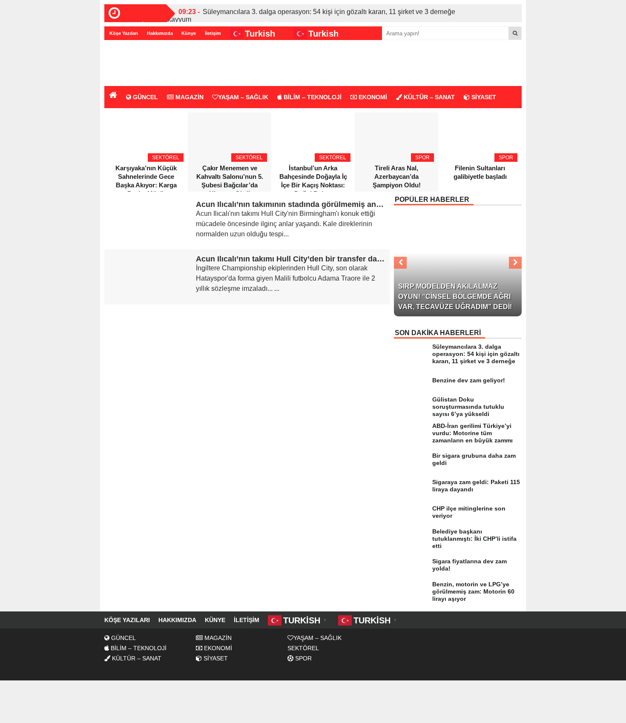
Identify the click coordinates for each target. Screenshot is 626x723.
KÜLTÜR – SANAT (428, 97)
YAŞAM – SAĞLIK (243, 97)
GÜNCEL (144, 97)
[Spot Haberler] (153, 63)
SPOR (302, 658)
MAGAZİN (189, 97)
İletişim (213, 33)
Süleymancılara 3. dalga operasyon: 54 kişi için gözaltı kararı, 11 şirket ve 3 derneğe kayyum (311, 15)
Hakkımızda (160, 33)
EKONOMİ (372, 97)
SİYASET (483, 97)
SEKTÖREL (303, 648)
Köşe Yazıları (123, 33)
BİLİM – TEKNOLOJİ (312, 97)
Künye (188, 33)
